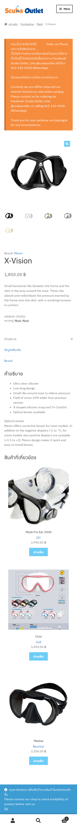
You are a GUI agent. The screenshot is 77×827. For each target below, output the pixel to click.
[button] (67, 144)
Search (38, 820)
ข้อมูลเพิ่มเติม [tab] (12, 350)
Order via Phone (57, 44)
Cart (59, 817)
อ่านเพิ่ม (38, 552)
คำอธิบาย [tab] (10, 339)
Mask (40, 24)
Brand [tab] (8, 361)
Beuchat (38, 746)
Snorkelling (27, 24)
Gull (38, 642)
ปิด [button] (6, 808)
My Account (13, 820)
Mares (18, 253)
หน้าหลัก (13, 24)
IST (38, 537)
